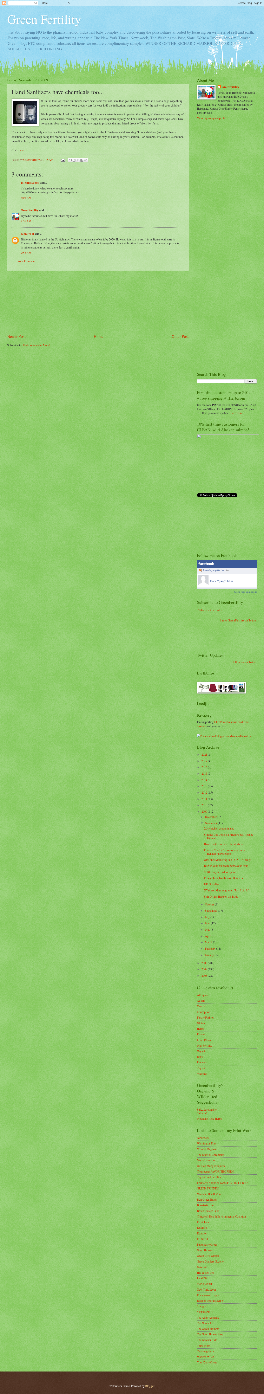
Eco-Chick (203, 1222)
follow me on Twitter (245, 662)
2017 (205, 761)
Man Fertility (204, 1045)
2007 (205, 969)
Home (99, 336)
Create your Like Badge (245, 591)
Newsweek (203, 1138)
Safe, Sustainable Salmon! (207, 1111)
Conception (203, 1012)
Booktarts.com (205, 1205)
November (211, 823)
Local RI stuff (204, 1040)
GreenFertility (29, 210)
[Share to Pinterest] (86, 160)
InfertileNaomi (30, 183)
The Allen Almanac (208, 1317)
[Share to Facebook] (82, 160)
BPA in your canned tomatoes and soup (226, 866)
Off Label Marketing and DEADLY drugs (227, 860)
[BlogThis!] (74, 160)
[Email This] (70, 160)
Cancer (201, 1006)
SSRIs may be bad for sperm (220, 872)
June (208, 923)
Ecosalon (202, 1233)
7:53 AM (26, 253)
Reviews (202, 1062)
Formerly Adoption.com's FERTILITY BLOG (223, 1183)
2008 (205, 963)
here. (22, 150)
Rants (200, 1057)
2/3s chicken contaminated (219, 828)
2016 (205, 767)
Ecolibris (202, 1228)
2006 (205, 975)
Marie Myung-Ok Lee (213, 570)
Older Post (180, 336)
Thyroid (201, 1068)
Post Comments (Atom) (36, 345)
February (210, 948)
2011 (205, 799)
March (209, 942)
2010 (205, 805)
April (208, 936)
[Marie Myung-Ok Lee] (203, 584)
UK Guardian (211, 884)
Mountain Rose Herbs (209, 1119)
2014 (205, 780)
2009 (205, 811)
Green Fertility (44, 19)
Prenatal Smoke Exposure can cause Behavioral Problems (224, 852)
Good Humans (205, 1250)
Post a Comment (26, 261)
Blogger (149, 1386)
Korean (201, 1034)
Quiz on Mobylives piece (211, 1166)
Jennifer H (27, 234)
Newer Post (16, 336)
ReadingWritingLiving (210, 1301)
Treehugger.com (206, 1351)
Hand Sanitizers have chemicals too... (225, 844)
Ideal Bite (202, 1278)
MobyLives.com (206, 1160)
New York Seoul (206, 1289)
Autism (201, 1000)
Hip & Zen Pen (205, 1272)
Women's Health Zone (209, 1194)
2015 (205, 773)
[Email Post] (63, 160)
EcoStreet (202, 1239)
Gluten (201, 1023)
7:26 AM (26, 221)
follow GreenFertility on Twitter (238, 620)
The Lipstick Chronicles (210, 1155)
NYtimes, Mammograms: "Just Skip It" (226, 890)
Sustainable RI (205, 1312)
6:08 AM (26, 198)
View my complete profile (212, 118)
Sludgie (201, 1306)
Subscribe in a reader (210, 610)
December (211, 817)
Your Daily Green (207, 1362)
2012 (205, 792)
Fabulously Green (207, 1244)
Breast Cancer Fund (208, 1211)
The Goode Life (206, 1323)
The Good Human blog (210, 1334)
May (208, 929)
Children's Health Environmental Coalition (221, 1216)
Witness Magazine (207, 1149)
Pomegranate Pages (208, 1295)
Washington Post (206, 1143)
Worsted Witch (205, 1357)
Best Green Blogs (207, 1199)
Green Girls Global (208, 1256)
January (209, 955)
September (211, 910)
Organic (201, 1051)
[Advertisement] (98, 302)
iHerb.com (236, 413)
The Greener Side (207, 1340)
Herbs (200, 1029)
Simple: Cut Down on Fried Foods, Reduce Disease (228, 836)
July (207, 917)
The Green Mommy (208, 1329)
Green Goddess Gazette (210, 1261)
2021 (205, 754)
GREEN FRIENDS (208, 1188)
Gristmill (202, 1267)
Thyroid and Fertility (209, 1177)
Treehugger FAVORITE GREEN (215, 1171)
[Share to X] (78, 160)
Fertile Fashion (205, 1017)
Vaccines (202, 1074)
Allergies (202, 995)
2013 (205, 786)
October (210, 904)
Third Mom (203, 1346)
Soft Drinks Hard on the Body (221, 896)
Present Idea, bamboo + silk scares (223, 878)
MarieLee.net (204, 1284)
